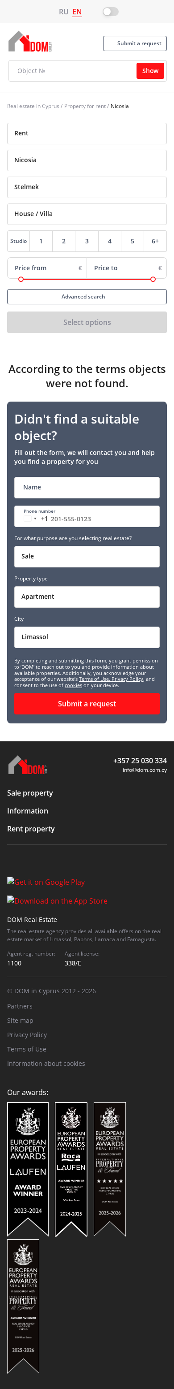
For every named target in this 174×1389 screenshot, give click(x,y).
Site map (20, 1020)
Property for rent (85, 106)
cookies (73, 685)
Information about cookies (46, 1063)
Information (27, 811)
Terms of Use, (95, 678)
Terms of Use (26, 1049)
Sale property (30, 793)
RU (64, 12)
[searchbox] (95, 160)
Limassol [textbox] (34, 636)
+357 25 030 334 (140, 761)
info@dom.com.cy (145, 770)
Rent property (31, 829)
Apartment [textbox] (37, 596)
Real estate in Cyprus (33, 106)
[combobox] (87, 133)
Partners (20, 1006)
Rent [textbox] (21, 133)
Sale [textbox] (27, 556)
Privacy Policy (127, 678)
